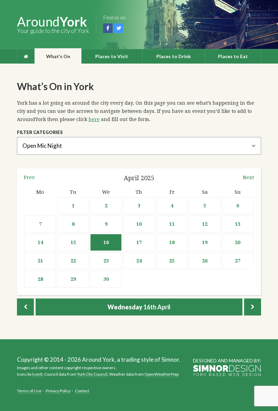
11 (172, 224)
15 (73, 242)
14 (40, 242)
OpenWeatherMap (161, 374)
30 (106, 279)
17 (139, 242)
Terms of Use (29, 390)
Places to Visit (111, 56)
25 (172, 260)
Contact (82, 390)
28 (40, 279)
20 (237, 242)
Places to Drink (173, 56)
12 (204, 224)
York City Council (92, 374)
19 (204, 242)
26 (204, 260)
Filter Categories (40, 132)
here (94, 119)
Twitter (118, 28)
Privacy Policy (58, 390)
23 (106, 260)
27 (237, 260)
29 (73, 279)
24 (139, 260)
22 (73, 260)
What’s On (58, 56)
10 (139, 224)
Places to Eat (233, 56)
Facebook (108, 28)
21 (40, 260)
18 (172, 242)
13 (237, 224)
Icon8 (37, 374)
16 (106, 242)
